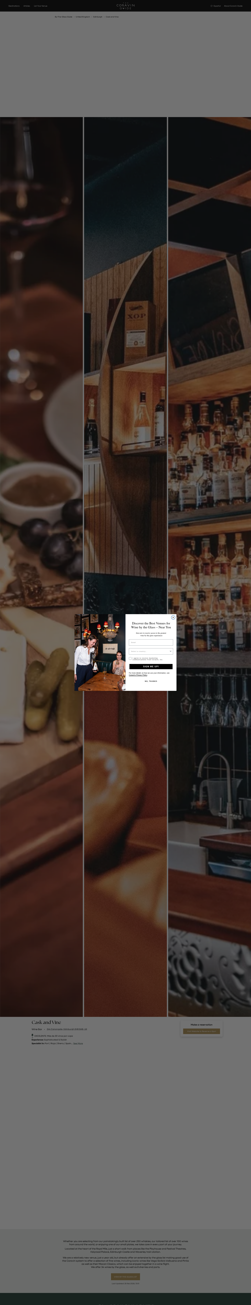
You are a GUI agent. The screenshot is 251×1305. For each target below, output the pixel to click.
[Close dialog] (173, 617)
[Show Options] (170, 651)
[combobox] (150, 651)
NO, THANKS (151, 681)
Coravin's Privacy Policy (138, 675)
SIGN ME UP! (151, 666)
